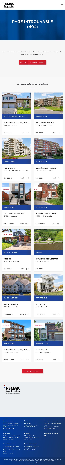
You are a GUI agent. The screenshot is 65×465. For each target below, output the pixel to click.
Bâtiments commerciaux (7, 431)
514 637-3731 (30, 439)
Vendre (41, 418)
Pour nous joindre (37, 62)
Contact (59, 418)
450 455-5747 (10, 453)
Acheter (23, 430)
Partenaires (24, 418)
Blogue (41, 430)
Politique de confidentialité (18, 460)
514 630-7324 (10, 428)
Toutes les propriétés (32, 371)
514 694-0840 (51, 428)
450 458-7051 (31, 426)
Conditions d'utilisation (33, 460)
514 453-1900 (10, 439)
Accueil (23, 62)
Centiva (36, 462)
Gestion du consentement (47, 460)
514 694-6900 (31, 449)
